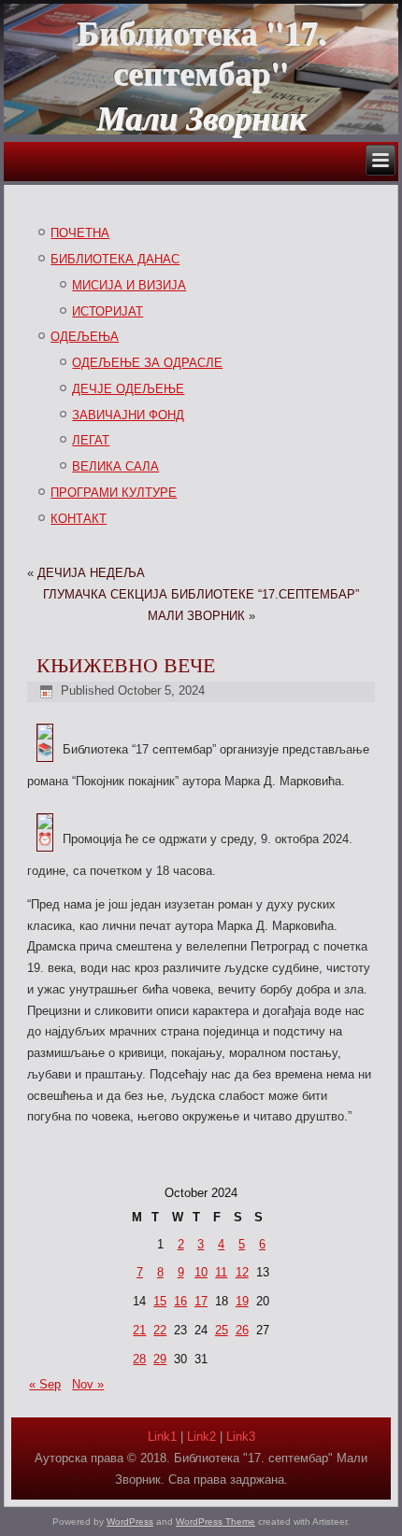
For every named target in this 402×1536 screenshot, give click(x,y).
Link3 (240, 1437)
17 (201, 1301)
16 (180, 1301)
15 (159, 1301)
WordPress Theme (215, 1521)
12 (242, 1272)
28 (139, 1359)
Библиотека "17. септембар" (201, 51)
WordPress (130, 1521)
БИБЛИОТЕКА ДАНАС (114, 259)
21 (139, 1330)
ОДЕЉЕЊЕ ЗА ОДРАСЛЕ (147, 363)
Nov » (88, 1384)
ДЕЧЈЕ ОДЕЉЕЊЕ (128, 389)
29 (159, 1359)
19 (242, 1301)
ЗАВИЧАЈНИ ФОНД (128, 415)
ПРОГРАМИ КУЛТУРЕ (113, 493)
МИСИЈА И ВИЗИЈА (129, 285)
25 (221, 1330)
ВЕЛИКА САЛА (115, 466)
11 (221, 1272)
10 (201, 1272)
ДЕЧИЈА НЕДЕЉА (91, 573)
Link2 (201, 1437)
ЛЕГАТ (90, 440)
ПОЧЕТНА (79, 233)
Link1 (162, 1437)
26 (242, 1330)
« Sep (45, 1384)
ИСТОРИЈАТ (107, 311)
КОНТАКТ (78, 519)
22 (159, 1330)
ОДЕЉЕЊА (84, 337)
